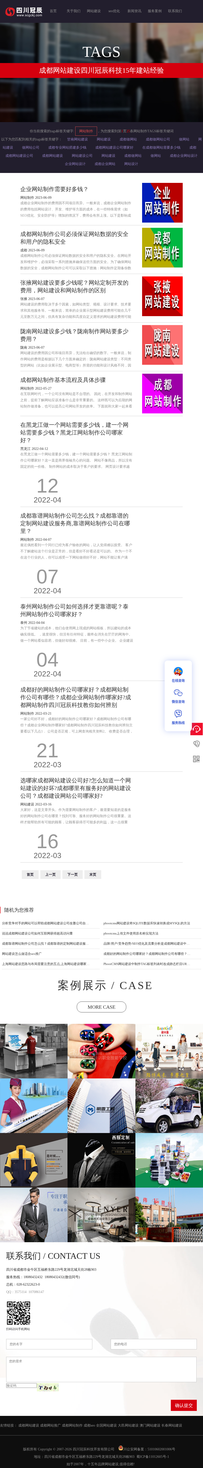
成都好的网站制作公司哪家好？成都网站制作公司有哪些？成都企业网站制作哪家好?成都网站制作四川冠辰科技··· (147, 954)
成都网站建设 (52, 156)
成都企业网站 (105, 164)
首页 (53, 11)
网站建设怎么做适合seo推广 (22, 954)
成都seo (89, 1425)
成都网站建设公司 (19, 156)
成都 (192, 147)
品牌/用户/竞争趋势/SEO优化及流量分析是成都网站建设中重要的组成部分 (147, 943)
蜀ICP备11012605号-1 (152, 1457)
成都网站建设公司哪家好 (114, 147)
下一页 (72, 874)
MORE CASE (101, 1007)
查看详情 (34, 1057)
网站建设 (94, 11)
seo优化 (114, 11)
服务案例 (155, 11)
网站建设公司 (82, 156)
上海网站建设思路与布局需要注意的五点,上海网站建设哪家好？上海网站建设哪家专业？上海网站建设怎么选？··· (46, 964)
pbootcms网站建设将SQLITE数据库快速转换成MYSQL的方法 (146, 923)
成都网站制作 (72, 1425)
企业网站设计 (75, 164)
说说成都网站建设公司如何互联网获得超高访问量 (37, 933)
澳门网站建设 (150, 1425)
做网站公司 (30, 147)
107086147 (36, 1292)
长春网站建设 (171, 1425)
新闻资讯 (134, 11)
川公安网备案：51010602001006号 (149, 1449)
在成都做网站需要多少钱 (161, 147)
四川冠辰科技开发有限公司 (93, 1449)
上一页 (50, 874)
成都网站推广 (50, 1425)
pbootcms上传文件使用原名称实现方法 (130, 933)
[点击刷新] (48, 1387)
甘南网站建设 (77, 139)
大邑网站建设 (128, 1425)
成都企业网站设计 (184, 156)
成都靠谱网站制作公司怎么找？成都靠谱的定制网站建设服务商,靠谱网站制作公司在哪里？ (46, 943)
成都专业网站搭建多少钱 (67, 147)
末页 (92, 874)
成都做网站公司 (158, 139)
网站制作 (86, 131)
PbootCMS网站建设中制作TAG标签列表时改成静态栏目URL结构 (147, 964)
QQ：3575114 (16, 1292)
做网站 (184, 139)
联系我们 (175, 11)
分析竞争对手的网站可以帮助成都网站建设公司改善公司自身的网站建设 (46, 923)
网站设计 (131, 164)
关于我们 (73, 11)
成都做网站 (128, 139)
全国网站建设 (106, 1425)
